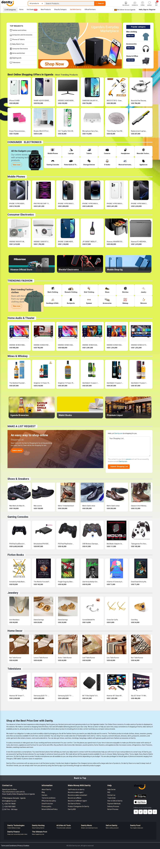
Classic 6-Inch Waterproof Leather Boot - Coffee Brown (139, 506)
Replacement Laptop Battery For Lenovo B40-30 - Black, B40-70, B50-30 (139, 131)
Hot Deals (32, 9)
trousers (105, 736)
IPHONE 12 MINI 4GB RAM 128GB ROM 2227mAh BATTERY (66, 241)
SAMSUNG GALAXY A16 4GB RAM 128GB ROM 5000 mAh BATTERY (90, 100)
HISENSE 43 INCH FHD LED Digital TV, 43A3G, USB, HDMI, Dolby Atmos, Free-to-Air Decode (42, 345)
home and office (48, 745)
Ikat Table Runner (137, 658)
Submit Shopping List (118, 466)
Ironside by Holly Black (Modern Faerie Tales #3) (17, 582)
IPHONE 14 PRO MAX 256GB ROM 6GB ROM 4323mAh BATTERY (139, 203)
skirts (129, 736)
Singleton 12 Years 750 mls (42, 383)
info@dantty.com (10, 801)
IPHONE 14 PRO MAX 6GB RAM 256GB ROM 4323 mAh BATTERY (90, 203)
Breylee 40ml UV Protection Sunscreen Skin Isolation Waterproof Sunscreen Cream (42, 131)
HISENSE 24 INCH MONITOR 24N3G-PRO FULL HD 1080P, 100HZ (66, 100)
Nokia (115, 754)
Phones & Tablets (18, 39)
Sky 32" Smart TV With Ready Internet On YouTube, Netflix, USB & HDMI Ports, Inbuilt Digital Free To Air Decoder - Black (139, 696)
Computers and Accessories (22, 35)
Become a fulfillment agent (77, 801)
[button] (42, 45)
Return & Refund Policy (49, 809)
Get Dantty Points (74, 803)
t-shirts (98, 736)
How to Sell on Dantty (114, 801)
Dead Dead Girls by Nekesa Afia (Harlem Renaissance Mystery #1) (139, 582)
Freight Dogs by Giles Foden (66, 582)
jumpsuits (135, 736)
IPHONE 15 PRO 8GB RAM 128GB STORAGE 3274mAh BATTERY (17, 203)
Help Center (111, 789)
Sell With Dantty (75, 9)
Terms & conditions (48, 798)
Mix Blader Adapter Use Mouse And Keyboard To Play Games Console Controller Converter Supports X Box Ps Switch (115, 544)
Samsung (120, 754)
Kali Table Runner (15, 658)
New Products (46, 9)
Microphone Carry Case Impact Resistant (90, 131)
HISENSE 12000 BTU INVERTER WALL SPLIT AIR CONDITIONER (42, 241)
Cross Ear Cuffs (112, 620)
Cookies (26, 845)
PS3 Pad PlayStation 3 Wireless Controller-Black (66, 544)
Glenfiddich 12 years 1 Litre (90, 383)
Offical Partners (90, 9)
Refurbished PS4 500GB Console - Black (42, 544)
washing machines (19, 747)
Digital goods (16, 58)
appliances (23, 745)
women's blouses (114, 736)
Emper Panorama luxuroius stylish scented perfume (17, 131)
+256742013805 (9, 806)
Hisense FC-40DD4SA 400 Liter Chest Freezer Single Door (139, 241)
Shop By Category (60, 9)
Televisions (16, 62)
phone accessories (136, 756)
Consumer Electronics (20, 49)
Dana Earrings (63, 620)
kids (48, 736)
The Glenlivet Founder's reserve (17, 383)
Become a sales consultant (77, 795)
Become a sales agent (75, 792)
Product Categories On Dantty (78, 806)
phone (47, 752)
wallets (89, 738)
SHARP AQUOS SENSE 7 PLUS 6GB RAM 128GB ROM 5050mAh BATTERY (42, 100)
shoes (137, 733)
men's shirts (90, 736)
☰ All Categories (10, 10)
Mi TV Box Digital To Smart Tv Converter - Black (90, 696)
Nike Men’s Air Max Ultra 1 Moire (17, 506)
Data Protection (47, 803)
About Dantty (46, 789)
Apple (136, 754)
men (36, 736)
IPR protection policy (49, 801)
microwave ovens (125, 745)
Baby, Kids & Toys (18, 44)
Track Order (111, 798)
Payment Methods (113, 803)
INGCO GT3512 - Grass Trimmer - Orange (115, 100)
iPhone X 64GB (14, 100)
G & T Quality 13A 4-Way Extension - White (66, 131)
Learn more (17, 450)
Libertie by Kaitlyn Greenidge (90, 582)
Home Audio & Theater (21, 318)
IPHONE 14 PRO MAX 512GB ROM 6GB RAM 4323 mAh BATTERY (66, 203)
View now (130, 35)
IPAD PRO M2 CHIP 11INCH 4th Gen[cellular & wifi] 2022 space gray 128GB (42, 203)
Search (100, 3)
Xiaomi (145, 754)
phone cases (28, 759)
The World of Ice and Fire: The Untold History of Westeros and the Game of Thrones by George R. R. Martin (42, 582)
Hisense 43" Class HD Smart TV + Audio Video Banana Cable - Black (115, 696)
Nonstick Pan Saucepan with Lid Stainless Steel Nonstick (139, 100)
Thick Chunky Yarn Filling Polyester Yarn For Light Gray (115, 131)
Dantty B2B (72, 809)
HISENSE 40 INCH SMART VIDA (17, 345)
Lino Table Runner (113, 658)
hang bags (83, 738)
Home (21, 9)
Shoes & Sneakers (18, 478)
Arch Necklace (14, 620)
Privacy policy (46, 806)
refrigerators (136, 745)
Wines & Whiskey (18, 356)
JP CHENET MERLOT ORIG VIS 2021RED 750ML (90, 241)
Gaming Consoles (18, 516)
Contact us (111, 795)
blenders (9, 747)
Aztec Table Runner (65, 658)
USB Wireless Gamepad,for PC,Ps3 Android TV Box (90, 544)
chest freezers (146, 745)
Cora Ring (134, 620)
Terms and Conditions (9, 845)
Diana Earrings (39, 620)
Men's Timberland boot (66, 506)
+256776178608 (9, 804)
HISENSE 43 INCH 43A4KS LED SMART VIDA (66, 345)
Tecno (131, 754)
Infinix (127, 754)
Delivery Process (113, 806)
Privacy (20, 845)
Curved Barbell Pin (88, 620)
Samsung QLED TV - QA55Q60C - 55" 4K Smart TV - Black (42, 696)
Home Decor (15, 630)
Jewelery (13, 592)
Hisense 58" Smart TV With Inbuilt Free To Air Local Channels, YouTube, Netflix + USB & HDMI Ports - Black (17, 696)
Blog (43, 792)
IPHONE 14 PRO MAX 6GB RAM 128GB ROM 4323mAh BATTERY (115, 203)
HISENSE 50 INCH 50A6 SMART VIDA (115, 345)
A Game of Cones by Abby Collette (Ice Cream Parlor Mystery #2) (115, 582)
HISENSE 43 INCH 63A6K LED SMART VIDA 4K (90, 345)
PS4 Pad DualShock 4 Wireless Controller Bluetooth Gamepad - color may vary (17, 544)
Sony (140, 754)
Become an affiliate (74, 798)
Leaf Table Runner (88, 658)
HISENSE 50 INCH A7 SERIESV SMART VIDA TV (139, 345)
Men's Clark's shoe (88, 506)
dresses (124, 736)
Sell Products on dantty (76, 789)
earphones (38, 759)
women (41, 736)
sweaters (143, 733)
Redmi (150, 754)
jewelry (149, 733)
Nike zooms (38, 506)
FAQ (108, 792)
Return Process (112, 809)
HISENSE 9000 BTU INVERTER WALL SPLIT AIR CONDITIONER (17, 241)
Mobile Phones (16, 176)
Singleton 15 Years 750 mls (66, 383)
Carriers (44, 795)
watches (68, 738)
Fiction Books (16, 554)
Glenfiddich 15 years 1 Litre (139, 383)
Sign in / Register (149, 9)
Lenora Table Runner (41, 658)
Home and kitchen (18, 53)
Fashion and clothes (19, 30)
